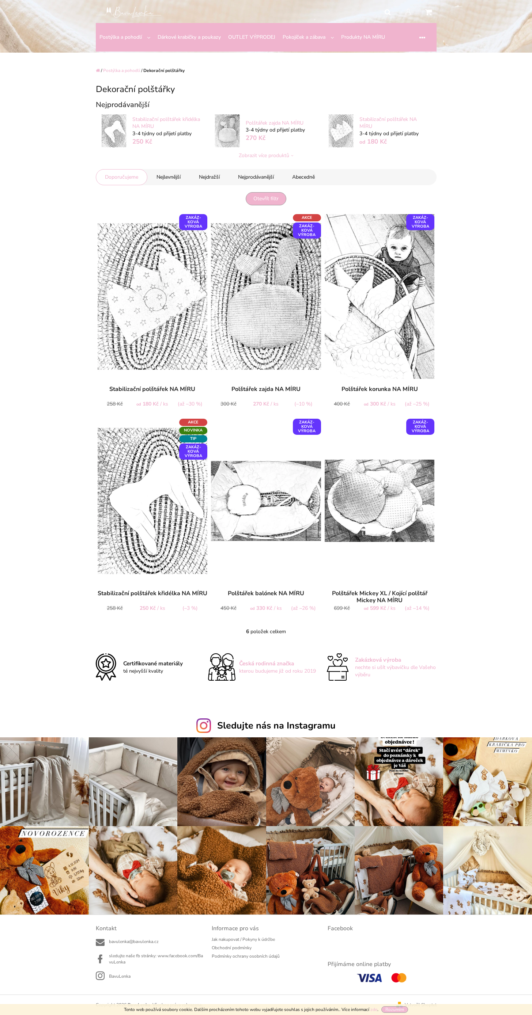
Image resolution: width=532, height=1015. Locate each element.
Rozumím (394, 1009)
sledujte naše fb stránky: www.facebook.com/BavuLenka (156, 959)
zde (373, 1009)
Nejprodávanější (256, 177)
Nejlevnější (168, 177)
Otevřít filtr (266, 198)
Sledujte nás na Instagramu (276, 725)
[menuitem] (125, 37)
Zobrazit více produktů (264, 155)
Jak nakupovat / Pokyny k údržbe (243, 939)
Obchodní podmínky (232, 948)
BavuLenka (120, 976)
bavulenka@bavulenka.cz (134, 941)
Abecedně (303, 177)
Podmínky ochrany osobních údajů (246, 956)
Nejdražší (209, 177)
